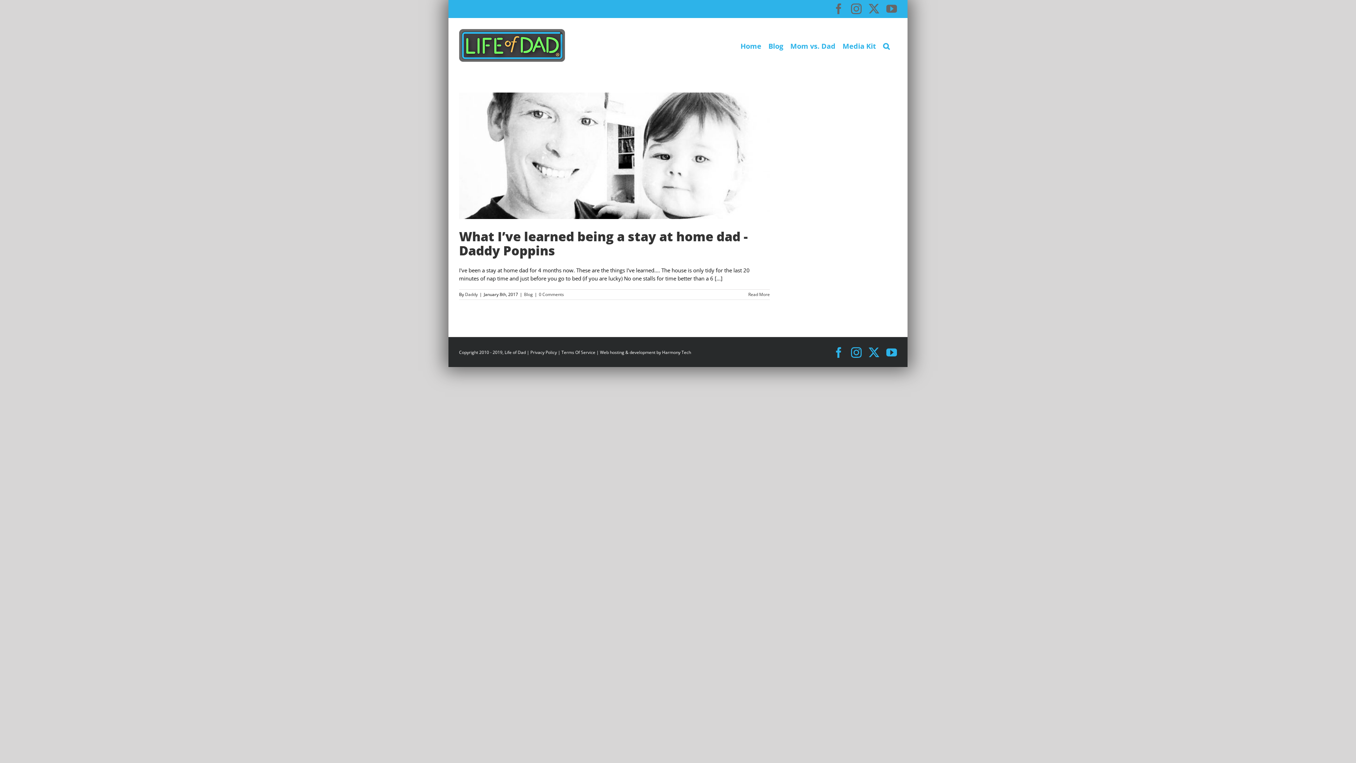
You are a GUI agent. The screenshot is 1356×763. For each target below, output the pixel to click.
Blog (528, 294)
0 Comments (551, 294)
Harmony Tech (676, 352)
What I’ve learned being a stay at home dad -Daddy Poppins (603, 243)
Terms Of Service (578, 352)
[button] (886, 45)
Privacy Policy (543, 352)
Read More (759, 294)
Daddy (471, 294)
